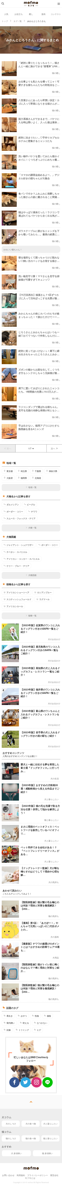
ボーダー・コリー (15, 511)
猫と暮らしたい (50, 1138)
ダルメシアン (13, 504)
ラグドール (44, 599)
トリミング (24, 1029)
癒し (31, 14)
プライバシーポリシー (37, 1175)
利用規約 (21, 1175)
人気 (6, 14)
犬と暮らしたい (50, 1123)
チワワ (34, 511)
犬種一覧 (32, 527)
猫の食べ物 (30, 1138)
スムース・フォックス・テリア (21, 518)
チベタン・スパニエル (17, 552)
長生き (10, 1015)
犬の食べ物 (30, 1123)
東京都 (10, 471)
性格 (37, 1015)
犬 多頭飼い (16, 1153)
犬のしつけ (11, 1123)
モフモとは (30, 1177)
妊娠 (9, 1029)
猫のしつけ (11, 1138)
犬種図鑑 (32, 575)
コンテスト (56, 14)
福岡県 (24, 477)
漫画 (43, 14)
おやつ (24, 1015)
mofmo (31, 3)
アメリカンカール (15, 606)
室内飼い (11, 1022)
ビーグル (31, 504)
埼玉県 (24, 471)
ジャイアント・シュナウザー (20, 544)
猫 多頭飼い (47, 1153)
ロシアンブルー (44, 592)
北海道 (38, 477)
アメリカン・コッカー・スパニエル (23, 558)
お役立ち (18, 14)
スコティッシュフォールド (19, 599)
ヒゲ (39, 1029)
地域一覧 (32, 487)
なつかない (42, 1022)
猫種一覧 (32, 615)
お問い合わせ (8, 1175)
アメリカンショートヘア (18, 592)
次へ (53, 448)
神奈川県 (53, 471)
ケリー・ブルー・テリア (18, 565)
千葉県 (38, 471)
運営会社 (54, 1175)
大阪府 (10, 477)
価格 (49, 1015)
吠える (26, 1022)
